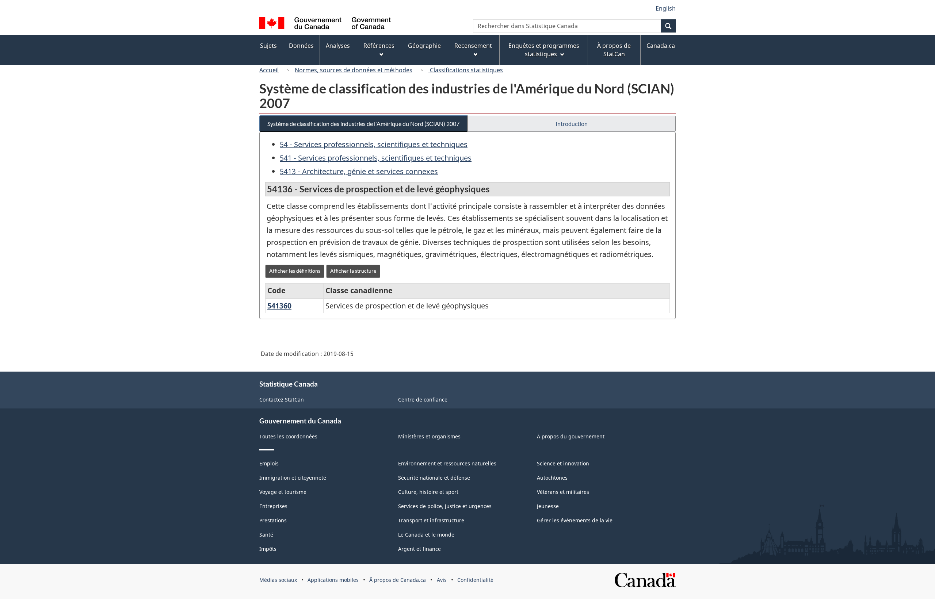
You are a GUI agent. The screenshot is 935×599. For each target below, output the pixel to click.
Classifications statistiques (465, 70)
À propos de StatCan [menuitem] (614, 50)
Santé (266, 534)
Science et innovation (563, 463)
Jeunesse (548, 506)
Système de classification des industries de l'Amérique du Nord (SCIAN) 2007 (363, 123)
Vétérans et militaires (563, 491)
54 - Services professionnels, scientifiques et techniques (374, 144)
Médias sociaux (278, 579)
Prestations (273, 520)
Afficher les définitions (294, 271)
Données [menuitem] (301, 46)
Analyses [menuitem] (338, 46)
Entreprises (273, 506)
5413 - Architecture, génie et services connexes (359, 171)
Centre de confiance (422, 399)
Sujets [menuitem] (268, 46)
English (666, 8)
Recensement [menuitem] (473, 46)
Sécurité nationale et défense (434, 477)
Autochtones (552, 477)
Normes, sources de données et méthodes (353, 70)
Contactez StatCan (281, 399)
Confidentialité (475, 579)
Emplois (269, 463)
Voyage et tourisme (282, 491)
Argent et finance (419, 548)
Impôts (267, 548)
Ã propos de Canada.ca (397, 579)
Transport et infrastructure (431, 520)
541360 (279, 306)
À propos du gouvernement (570, 436)
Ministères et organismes (429, 436)
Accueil (269, 70)
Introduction (572, 123)
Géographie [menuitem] (424, 46)
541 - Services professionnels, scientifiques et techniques (376, 158)
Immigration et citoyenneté (292, 477)
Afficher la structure (353, 271)
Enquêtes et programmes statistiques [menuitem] (543, 50)
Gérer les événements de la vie (574, 520)
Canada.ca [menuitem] (660, 46)
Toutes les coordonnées (288, 436)
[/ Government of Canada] (325, 24)
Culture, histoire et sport (428, 491)
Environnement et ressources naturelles (447, 463)
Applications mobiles (333, 579)
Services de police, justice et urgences (445, 506)
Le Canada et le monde (426, 534)
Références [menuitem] (378, 46)
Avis (442, 579)
